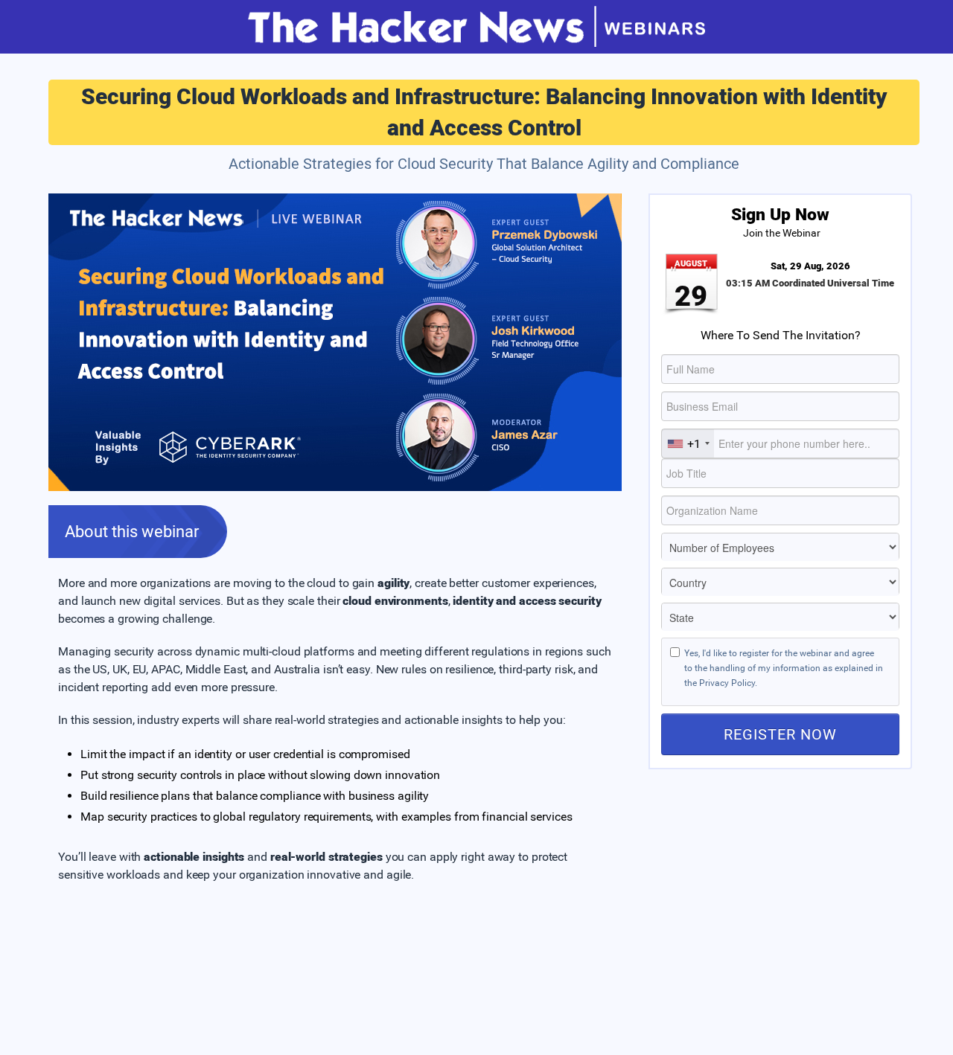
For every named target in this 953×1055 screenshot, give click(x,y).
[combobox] (688, 443)
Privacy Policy (727, 683)
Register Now (780, 734)
